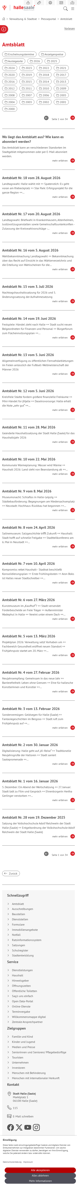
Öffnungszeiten (21, 986)
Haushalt (17, 975)
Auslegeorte (15, 61)
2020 (11, 75)
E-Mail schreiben (23, 1116)
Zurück (12, 873)
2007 (28, 95)
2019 (28, 75)
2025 (53, 61)
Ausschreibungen (22, 909)
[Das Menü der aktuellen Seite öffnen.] (73, 8)
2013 (62, 81)
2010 (45, 88)
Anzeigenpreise (53, 54)
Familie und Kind (22, 1036)
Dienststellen (20, 919)
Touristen (17, 1057)
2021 (62, 68)
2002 (45, 102)
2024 (11, 68)
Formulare (18, 924)
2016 (11, 81)
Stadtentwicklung (23, 955)
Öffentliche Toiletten (24, 991)
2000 (11, 109)
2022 (45, 68)
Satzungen (18, 945)
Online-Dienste (21, 1006)
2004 (11, 102)
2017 (62, 75)
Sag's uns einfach (22, 996)
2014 (45, 81)
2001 (62, 102)
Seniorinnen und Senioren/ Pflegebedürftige (39, 1052)
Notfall (16, 935)
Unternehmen (20, 1062)
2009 (62, 88)
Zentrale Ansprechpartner (27, 1022)
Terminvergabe (21, 1012)
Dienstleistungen (22, 970)
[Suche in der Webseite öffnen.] (66, 8)
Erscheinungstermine (21, 54)
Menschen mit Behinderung (29, 1073)
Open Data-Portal (22, 1001)
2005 (62, 95)
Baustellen (18, 914)
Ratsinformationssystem (26, 940)
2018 (45, 75)
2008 (11, 95)
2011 (28, 88)
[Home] (3, 19)
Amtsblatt (18, 904)
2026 (36, 61)
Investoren (18, 1068)
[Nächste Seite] (71, 118)
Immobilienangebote (25, 930)
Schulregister (20, 950)
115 (15, 1108)
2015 (28, 81)
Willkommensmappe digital (29, 1017)
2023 (28, 68)
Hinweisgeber (20, 980)
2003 (28, 102)
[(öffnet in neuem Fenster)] (72, 2)
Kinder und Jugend (23, 1042)
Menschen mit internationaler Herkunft (35, 1078)
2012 (11, 88)
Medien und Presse (23, 1047)
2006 (45, 95)
